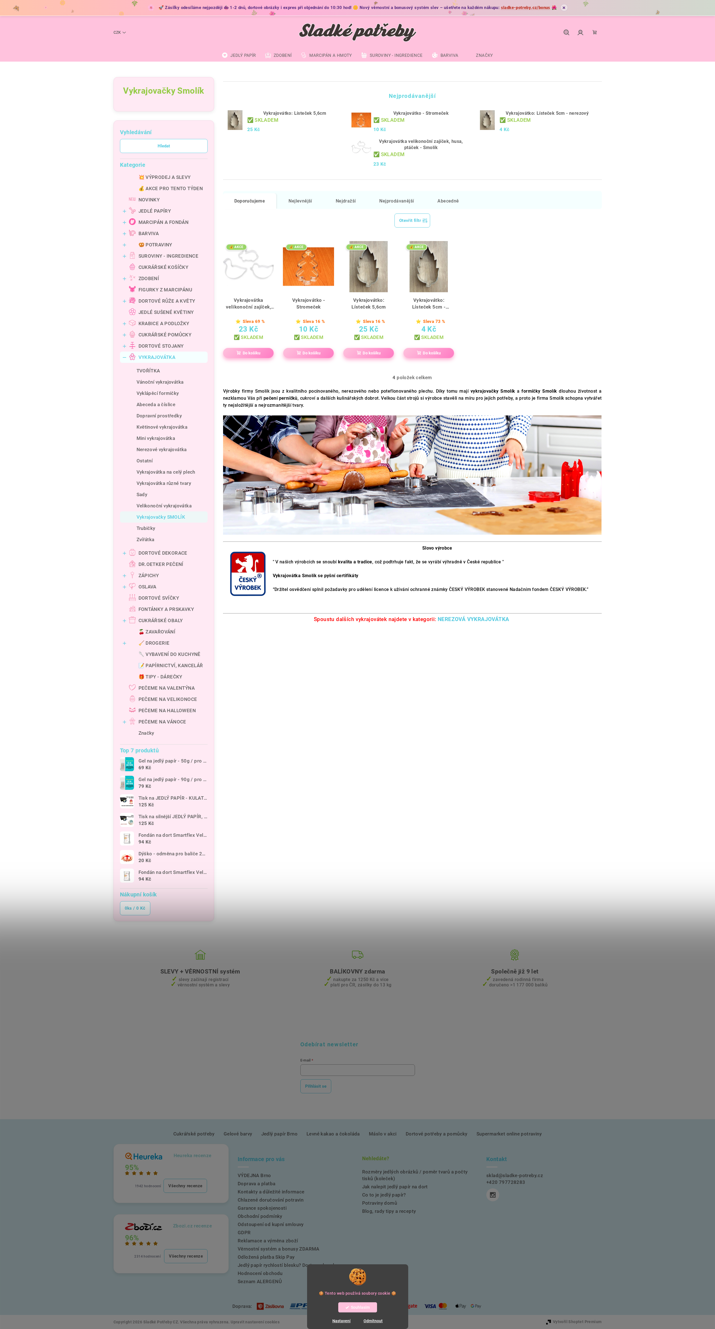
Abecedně (448, 201)
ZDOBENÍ (149, 278)
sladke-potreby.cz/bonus (525, 7)
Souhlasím (360, 1307)
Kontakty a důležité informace (271, 1192)
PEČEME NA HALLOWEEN (167, 710)
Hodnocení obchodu (260, 1273)
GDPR (244, 1232)
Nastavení (341, 1321)
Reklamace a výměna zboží (268, 1240)
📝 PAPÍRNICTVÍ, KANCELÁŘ (171, 665)
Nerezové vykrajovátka (162, 449)
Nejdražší (346, 201)
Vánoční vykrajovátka (160, 382)
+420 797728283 (505, 1182)
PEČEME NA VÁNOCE (162, 722)
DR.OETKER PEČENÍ (161, 564)
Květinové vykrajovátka (162, 427)
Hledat (164, 146)
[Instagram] (492, 1194)
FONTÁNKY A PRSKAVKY (166, 609)
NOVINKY (149, 200)
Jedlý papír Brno (279, 1134)
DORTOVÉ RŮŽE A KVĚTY (167, 301)
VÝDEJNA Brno (254, 1175)
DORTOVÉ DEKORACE (163, 553)
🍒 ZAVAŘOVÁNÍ (157, 632)
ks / (135, 908)
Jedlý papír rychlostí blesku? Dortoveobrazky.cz (291, 1265)
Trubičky (146, 528)
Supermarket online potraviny (509, 1134)
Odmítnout (373, 1321)
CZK (117, 32)
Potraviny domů (379, 1203)
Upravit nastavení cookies (255, 1322)
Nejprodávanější (396, 201)
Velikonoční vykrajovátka (164, 506)
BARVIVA (149, 233)
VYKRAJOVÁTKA (157, 357)
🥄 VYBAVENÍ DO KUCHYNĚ (170, 654)
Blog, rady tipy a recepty (389, 1211)
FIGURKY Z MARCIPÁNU (165, 290)
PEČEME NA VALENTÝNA (167, 688)
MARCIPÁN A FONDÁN (164, 222)
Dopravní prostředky (159, 416)
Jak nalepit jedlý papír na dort (395, 1186)
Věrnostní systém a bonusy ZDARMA (278, 1249)
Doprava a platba (256, 1183)
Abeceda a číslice (156, 404)
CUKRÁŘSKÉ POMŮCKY (165, 335)
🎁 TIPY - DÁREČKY (160, 677)
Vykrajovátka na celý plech (166, 472)
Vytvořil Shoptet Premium (577, 1321)
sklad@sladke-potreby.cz (514, 1175)
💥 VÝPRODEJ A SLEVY (165, 177)
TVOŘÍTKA (148, 371)
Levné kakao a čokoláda (333, 1134)
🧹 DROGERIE (154, 643)
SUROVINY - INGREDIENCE (169, 256)
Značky (146, 733)
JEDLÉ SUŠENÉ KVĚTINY (166, 312)
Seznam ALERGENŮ (260, 1281)
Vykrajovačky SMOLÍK (161, 517)
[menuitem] (238, 55)
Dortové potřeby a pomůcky (436, 1134)
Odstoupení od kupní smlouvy (271, 1224)
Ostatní (145, 461)
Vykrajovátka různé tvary (164, 483)
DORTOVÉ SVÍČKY (159, 598)
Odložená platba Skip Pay (266, 1257)
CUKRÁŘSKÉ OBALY (161, 620)
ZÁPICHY (149, 575)
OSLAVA (147, 587)
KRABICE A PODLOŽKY (164, 323)
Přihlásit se (315, 1086)
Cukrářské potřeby (194, 1134)
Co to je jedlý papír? (384, 1195)
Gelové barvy (238, 1134)
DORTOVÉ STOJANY (161, 346)
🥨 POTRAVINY (155, 245)
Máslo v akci (383, 1134)
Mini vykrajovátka (156, 438)
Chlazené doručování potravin (270, 1200)
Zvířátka (146, 539)
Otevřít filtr (410, 220)
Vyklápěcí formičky (158, 393)
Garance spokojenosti (262, 1208)
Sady (142, 494)
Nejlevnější (300, 201)
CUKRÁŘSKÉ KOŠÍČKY (164, 267)
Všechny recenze (185, 1185)
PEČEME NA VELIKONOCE (168, 699)
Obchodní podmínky (260, 1216)
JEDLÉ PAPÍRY (155, 211)
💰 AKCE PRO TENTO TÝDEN (171, 188)
